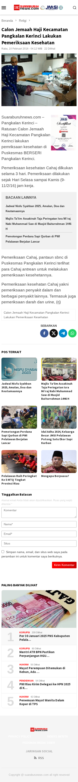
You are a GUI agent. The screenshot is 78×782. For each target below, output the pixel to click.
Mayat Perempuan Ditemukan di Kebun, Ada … (42, 670)
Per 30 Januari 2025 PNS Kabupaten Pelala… (44, 638)
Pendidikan (26, 680)
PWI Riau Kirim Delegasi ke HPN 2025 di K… (45, 686)
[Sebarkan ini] (44, 333)
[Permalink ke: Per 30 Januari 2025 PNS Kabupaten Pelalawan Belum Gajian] (39, 609)
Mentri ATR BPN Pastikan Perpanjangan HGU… (36, 654)
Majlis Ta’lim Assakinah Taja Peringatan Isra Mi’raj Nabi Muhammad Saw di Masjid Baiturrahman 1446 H (38, 223)
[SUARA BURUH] (39, 7)
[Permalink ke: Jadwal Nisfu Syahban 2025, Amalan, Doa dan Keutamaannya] (19, 369)
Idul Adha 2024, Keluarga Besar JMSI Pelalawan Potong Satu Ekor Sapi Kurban (57, 437)
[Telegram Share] (63, 333)
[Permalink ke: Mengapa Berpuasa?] (59, 461)
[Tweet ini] (54, 333)
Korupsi (24, 632)
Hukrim (23, 664)
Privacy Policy (19, 736)
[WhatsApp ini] (72, 333)
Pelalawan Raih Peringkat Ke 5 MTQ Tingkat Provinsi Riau (19, 479)
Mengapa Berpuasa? (55, 476)
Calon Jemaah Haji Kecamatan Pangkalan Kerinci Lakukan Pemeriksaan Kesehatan (36, 315)
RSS (41, 758)
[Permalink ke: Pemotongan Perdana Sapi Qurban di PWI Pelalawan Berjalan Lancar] (19, 417)
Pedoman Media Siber (38, 742)
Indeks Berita (57, 736)
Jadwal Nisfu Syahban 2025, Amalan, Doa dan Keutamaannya (16, 387)
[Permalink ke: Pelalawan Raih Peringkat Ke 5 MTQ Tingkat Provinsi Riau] (19, 461)
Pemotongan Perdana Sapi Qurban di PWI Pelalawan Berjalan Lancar (16, 437)
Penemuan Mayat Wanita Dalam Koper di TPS (41, 702)
